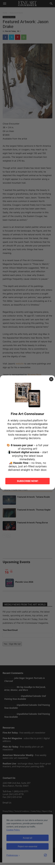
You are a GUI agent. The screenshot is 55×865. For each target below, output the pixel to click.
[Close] (51, 379)
